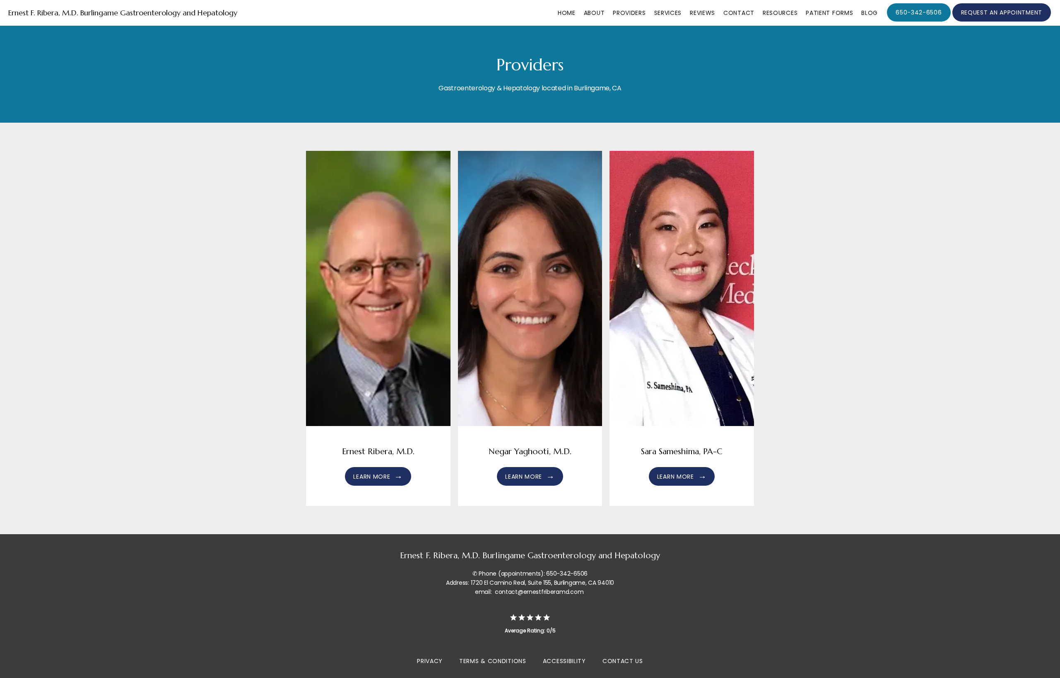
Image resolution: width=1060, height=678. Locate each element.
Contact (738, 13)
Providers (629, 13)
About (594, 13)
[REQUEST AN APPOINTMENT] (1002, 21)
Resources (780, 13)
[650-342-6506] (918, 21)
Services (668, 13)
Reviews (702, 13)
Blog (869, 13)
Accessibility (564, 661)
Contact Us (622, 661)
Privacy (430, 661)
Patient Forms (829, 13)
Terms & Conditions (492, 661)
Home (567, 13)
